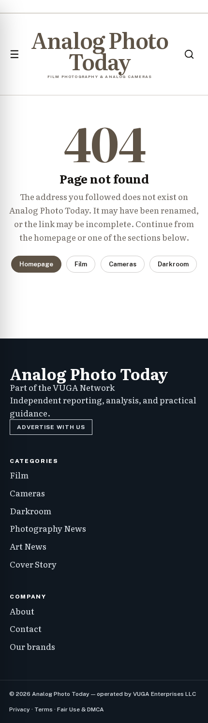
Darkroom (173, 264)
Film (80, 264)
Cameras (122, 264)
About (22, 611)
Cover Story (33, 564)
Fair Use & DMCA (80, 709)
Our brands (32, 646)
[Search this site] (189, 54)
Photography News (48, 528)
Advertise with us (51, 427)
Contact (26, 628)
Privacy (19, 709)
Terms (43, 709)
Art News (28, 546)
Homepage (36, 264)
